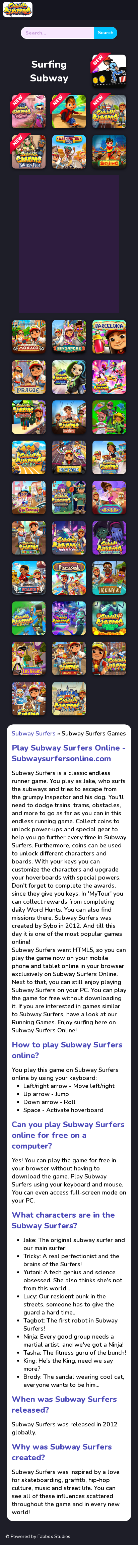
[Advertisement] (69, 244)
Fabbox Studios (54, 1536)
